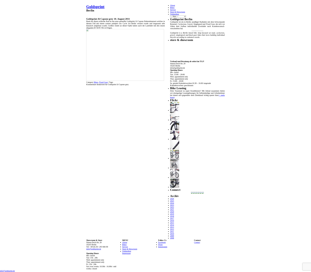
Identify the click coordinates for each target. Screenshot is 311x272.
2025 (172, 201)
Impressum (126, 253)
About (172, 5)
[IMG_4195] (174, 187)
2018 (172, 216)
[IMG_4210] (174, 139)
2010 (172, 234)
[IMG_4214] (174, 120)
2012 (172, 229)
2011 (172, 231)
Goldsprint (95, 6)
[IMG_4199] (174, 158)
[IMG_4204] (174, 168)
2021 (172, 210)
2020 (172, 212)
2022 (172, 207)
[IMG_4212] (174, 129)
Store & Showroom (177, 12)
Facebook (162, 242)
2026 (172, 199)
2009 (172, 236)
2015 (172, 223)
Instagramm (162, 247)
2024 (172, 203)
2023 (172, 205)
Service (173, 10)
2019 (172, 214)
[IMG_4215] (174, 110)
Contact (197, 242)
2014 (172, 225)
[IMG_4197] (174, 177)
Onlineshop (174, 14)
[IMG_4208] (174, 149)
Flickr (160, 245)
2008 (172, 238)
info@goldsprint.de (93, 249)
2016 (172, 221)
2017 (172, 218)
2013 (172, 227)
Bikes (172, 8)
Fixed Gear (103, 82)
